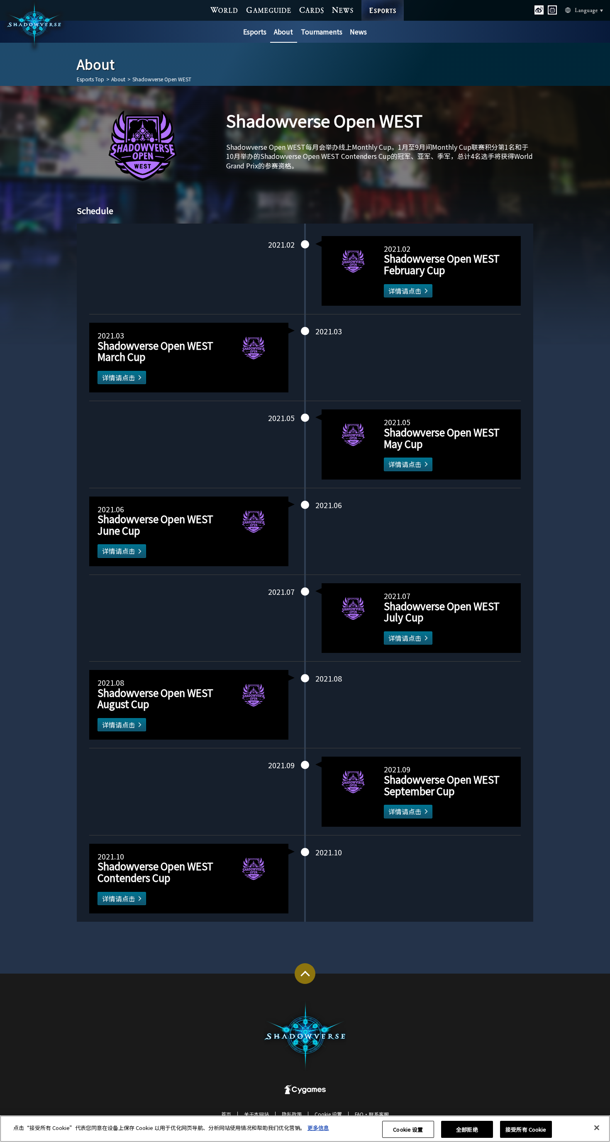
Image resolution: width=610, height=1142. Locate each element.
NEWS (342, 9)
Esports (254, 32)
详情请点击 (405, 291)
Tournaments (321, 32)
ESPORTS (383, 2)
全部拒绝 (467, 1129)
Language (574, 9)
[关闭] (597, 1128)
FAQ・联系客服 (372, 1114)
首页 (226, 1114)
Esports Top (90, 79)
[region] (305, 1128)
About (283, 32)
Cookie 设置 (408, 1129)
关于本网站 (256, 1114)
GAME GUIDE (269, 9)
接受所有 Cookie (525, 1129)
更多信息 (318, 1128)
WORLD (224, 9)
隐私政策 (292, 1114)
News (358, 32)
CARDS (311, 9)
